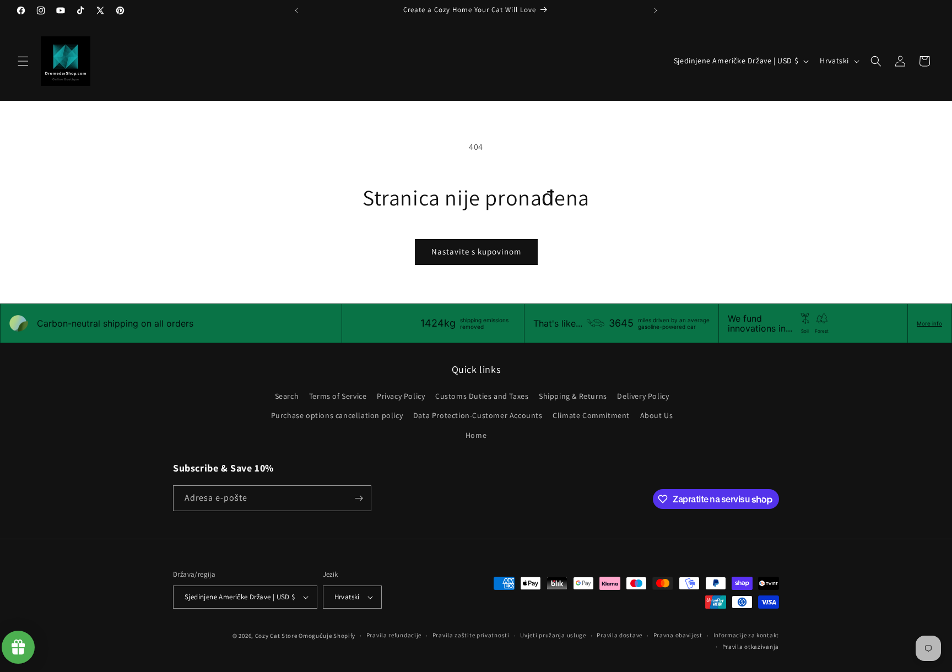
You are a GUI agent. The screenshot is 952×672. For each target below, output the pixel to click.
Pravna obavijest (677, 635)
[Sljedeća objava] (655, 10)
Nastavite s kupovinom (476, 251)
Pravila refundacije (393, 635)
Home (476, 435)
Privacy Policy (401, 396)
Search (287, 396)
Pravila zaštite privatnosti (471, 635)
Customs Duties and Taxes (481, 396)
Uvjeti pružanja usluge (553, 635)
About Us (656, 415)
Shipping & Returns (573, 396)
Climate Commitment (591, 415)
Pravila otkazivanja (750, 647)
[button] (23, 61)
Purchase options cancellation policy (337, 415)
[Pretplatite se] (359, 498)
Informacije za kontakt (746, 635)
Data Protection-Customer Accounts (478, 415)
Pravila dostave (619, 635)
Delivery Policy (643, 396)
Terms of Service (338, 396)
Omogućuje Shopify (327, 636)
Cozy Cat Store (276, 636)
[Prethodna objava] (296, 10)
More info (929, 323)
